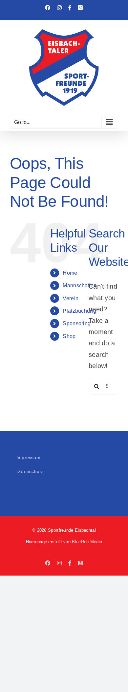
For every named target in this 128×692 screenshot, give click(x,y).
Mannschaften (80, 285)
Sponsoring (77, 323)
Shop (69, 336)
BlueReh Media (87, 541)
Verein (70, 298)
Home (70, 273)
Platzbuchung (79, 311)
